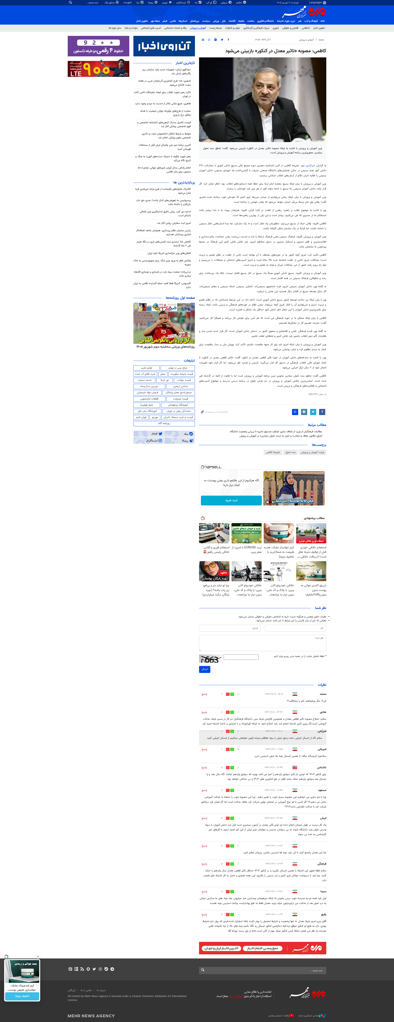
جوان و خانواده (232, 28)
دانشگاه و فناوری (265, 21)
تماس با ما (86, 990)
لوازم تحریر (146, 368)
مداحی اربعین (180, 386)
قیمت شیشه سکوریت (181, 374)
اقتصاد (232, 21)
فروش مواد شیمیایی (147, 392)
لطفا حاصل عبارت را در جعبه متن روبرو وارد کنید (300, 656)
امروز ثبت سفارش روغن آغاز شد (174, 223)
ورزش (216, 21)
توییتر (165, 3)
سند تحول (290, 452)
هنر (299, 21)
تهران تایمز (141, 417)
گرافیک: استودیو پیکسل (279, 1015)
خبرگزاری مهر (308, 166)
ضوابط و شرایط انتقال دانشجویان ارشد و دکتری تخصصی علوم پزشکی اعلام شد (166, 136)
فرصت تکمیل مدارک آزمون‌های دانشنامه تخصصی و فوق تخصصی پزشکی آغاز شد (164, 125)
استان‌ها (183, 21)
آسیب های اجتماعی (151, 28)
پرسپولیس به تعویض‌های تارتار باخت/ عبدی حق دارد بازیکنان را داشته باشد (163, 202)
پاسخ (204, 694)
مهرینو (155, 417)
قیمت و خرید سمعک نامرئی (178, 417)
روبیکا (151, 3)
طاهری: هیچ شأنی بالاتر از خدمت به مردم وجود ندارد (163, 104)
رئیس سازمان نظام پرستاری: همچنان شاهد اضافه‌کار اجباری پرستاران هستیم (163, 233)
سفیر (163, 374)
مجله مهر (155, 21)
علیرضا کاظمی (273, 452)
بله (196, 3)
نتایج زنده (127, 2)
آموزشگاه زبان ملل (147, 411)
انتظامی (306, 28)
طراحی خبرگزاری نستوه (308, 1015)
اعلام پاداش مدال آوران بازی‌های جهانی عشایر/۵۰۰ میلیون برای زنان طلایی (164, 170)
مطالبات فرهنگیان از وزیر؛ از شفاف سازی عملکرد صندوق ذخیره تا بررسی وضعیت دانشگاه (276, 432)
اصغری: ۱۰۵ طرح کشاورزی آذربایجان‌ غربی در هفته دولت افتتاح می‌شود (164, 83)
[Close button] (38, 957)
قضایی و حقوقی (290, 28)
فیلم (165, 21)
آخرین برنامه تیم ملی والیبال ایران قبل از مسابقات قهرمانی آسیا (165, 147)
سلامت (250, 21)
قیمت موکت (184, 380)
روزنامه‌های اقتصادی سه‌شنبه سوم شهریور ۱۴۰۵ (164, 346)
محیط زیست (215, 28)
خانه (323, 21)
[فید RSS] (82, 969)
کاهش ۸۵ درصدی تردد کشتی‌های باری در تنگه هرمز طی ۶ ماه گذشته (163, 244)
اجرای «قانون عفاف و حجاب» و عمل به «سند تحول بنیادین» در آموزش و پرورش (280, 436)
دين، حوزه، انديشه (286, 21)
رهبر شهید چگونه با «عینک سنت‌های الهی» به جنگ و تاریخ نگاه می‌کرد (163, 159)
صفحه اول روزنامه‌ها (180, 298)
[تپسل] (202, 467)
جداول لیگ (110, 3)
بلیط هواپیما (146, 405)
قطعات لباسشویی (149, 399)
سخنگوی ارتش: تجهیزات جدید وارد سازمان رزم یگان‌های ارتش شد (166, 72)
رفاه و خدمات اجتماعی (175, 28)
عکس (173, 21)
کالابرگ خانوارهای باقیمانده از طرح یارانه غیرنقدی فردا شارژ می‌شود (163, 191)
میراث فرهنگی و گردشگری (256, 28)
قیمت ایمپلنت (180, 399)
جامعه (241, 21)
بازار (224, 21)
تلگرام (239, 3)
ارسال (205, 669)
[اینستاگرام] (100, 969)
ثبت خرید (231, 500)
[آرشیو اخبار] (76, 969)
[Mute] (273, 502)
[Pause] (267, 502)
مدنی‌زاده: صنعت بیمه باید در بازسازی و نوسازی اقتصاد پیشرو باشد (162, 274)
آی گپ (209, 3)
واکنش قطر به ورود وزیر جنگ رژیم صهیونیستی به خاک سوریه (162, 263)
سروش (224, 3)
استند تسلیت (144, 380)
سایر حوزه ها (115, 28)
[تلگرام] (112, 969)
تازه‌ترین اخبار (185, 63)
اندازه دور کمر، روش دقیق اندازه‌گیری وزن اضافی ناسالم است (165, 214)
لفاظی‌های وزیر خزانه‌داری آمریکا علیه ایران (169, 253)
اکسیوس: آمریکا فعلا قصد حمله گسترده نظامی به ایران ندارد (162, 285)
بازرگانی (72, 990)
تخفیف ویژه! (22, 996)
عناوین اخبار (319, 28)
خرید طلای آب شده (145, 374)
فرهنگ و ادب (311, 21)
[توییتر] (94, 969)
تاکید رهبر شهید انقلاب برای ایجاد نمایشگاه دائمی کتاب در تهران (162, 94)
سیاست (206, 21)
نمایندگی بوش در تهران (179, 411)
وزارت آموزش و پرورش (312, 452)
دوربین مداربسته (149, 386)
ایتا (138, 3)
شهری (276, 28)
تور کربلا (164, 380)
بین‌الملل (194, 21)
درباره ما (101, 990)
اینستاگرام (181, 3)
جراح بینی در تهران (177, 368)
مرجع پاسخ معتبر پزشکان (179, 392)
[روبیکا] (88, 969)
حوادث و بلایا (131, 28)
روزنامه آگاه (164, 423)
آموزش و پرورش (198, 28)
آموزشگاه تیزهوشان (178, 405)
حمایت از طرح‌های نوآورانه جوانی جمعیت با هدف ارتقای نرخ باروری (165, 113)
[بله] (106, 969)
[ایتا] (70, 969)
